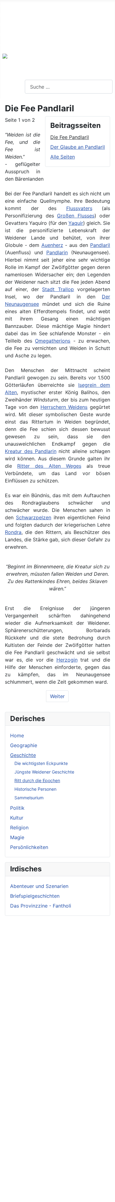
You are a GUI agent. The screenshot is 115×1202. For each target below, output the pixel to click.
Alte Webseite (16, 5)
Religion (19, 827)
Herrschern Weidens (64, 407)
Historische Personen (35, 789)
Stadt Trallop (58, 289)
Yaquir (75, 223)
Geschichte (23, 755)
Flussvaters (79, 208)
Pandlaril (100, 245)
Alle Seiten (62, 157)
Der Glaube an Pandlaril (77, 147)
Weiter (57, 696)
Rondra (13, 532)
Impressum (12, 24)
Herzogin (67, 660)
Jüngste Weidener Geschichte (44, 771)
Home (17, 735)
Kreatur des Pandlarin (30, 451)
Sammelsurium (29, 797)
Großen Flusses (75, 216)
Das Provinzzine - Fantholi (40, 906)
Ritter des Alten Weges (49, 466)
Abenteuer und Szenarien (39, 886)
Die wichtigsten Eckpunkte (41, 763)
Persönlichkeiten (29, 847)
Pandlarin (57, 252)
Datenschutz (14, 34)
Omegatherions (52, 341)
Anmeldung (13, 44)
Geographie (23, 745)
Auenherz (52, 245)
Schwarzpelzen (33, 517)
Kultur (16, 818)
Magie (17, 837)
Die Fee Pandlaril (69, 137)
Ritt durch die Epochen (37, 780)
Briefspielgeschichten (34, 896)
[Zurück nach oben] (107, 1194)
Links (6, 15)
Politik (17, 808)
